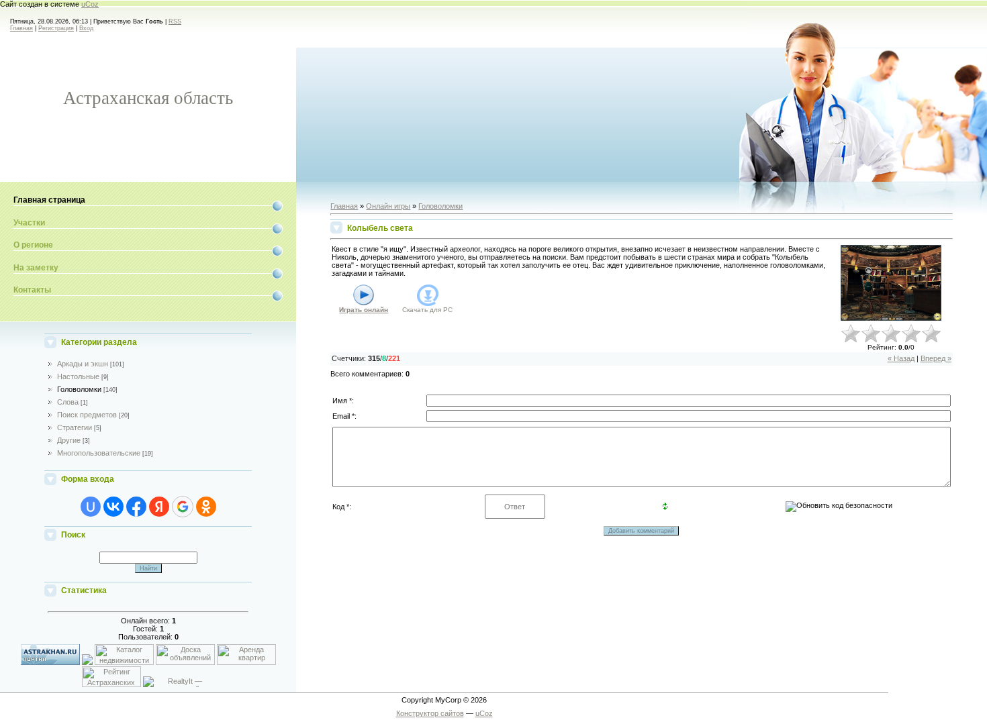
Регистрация (56, 28)
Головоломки (79, 389)
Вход (86, 28)
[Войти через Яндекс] (159, 507)
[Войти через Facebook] (136, 507)
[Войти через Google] (182, 506)
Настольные (78, 376)
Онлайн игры (388, 206)
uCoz (90, 4)
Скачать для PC (427, 309)
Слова (68, 402)
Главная (21, 28)
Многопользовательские (98, 453)
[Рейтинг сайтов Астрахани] (148, 684)
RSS (175, 21)
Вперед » (936, 358)
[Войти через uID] (91, 507)
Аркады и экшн (82, 364)
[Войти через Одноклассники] (206, 507)
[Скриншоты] (891, 283)
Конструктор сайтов (430, 713)
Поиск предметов (87, 415)
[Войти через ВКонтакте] (113, 507)
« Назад (901, 358)
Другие (69, 440)
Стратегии (74, 427)
